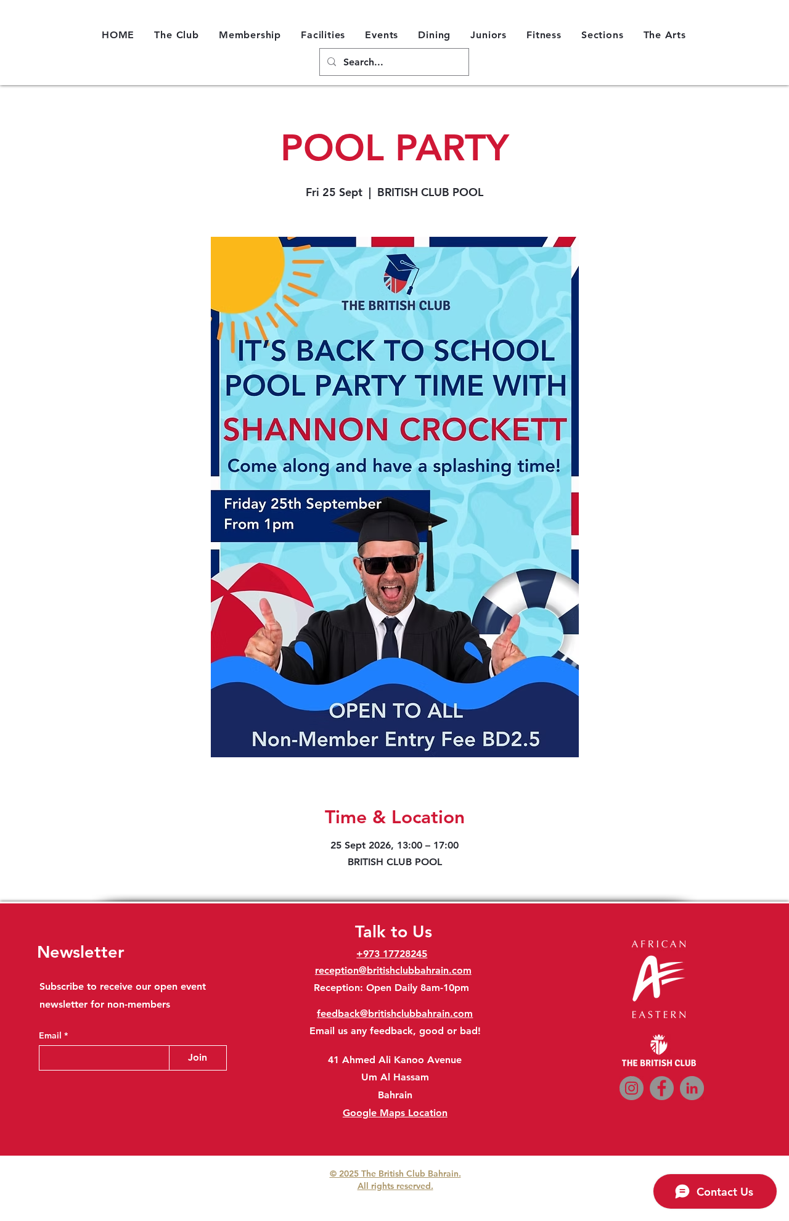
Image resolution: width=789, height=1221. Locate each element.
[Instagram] (631, 1088)
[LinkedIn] (692, 1088)
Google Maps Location (395, 1113)
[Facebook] (662, 1088)
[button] (176, 34)
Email (51, 1035)
